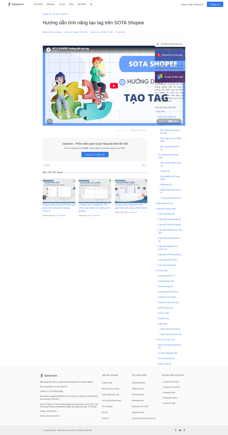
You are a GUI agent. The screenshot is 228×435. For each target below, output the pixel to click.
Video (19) (162, 324)
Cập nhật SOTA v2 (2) (167, 260)
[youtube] (180, 430)
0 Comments (61, 215)
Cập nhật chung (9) (166, 214)
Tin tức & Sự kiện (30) (165, 340)
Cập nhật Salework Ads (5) (169, 219)
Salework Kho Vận (171, 382)
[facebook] (176, 430)
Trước (47, 165)
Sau (143, 165)
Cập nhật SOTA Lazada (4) (169, 255)
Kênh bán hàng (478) (167, 117)
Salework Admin (56, 32)
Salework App (169, 403)
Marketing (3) (165, 185)
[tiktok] (184, 430)
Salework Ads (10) (166, 281)
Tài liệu (56, 14)
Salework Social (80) (167, 297)
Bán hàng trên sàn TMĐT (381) (171, 139)
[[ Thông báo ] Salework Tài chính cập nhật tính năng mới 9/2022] (95, 190)
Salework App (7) (165, 286)
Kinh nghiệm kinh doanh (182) (168, 156)
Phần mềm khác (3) (164, 203)
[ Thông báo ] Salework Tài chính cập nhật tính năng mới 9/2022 (94, 208)
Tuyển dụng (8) (164, 364)
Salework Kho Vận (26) (168, 292)
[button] (91, 4)
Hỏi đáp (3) (165, 171)
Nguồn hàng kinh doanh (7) (170, 191)
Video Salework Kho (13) (170, 334)
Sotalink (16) (163, 318)
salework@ (49, 416)
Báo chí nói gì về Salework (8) (169, 346)
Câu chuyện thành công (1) (170, 164)
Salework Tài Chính (171, 387)
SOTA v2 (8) (163, 313)
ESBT (73, 430)
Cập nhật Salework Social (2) (169, 239)
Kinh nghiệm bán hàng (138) (169, 177)
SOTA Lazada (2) (165, 308)
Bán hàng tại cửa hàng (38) (170, 123)
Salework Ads (169, 392)
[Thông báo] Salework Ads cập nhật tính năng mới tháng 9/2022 (59, 208)
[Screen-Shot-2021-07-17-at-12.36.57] (170, 50)
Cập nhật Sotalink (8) (167, 265)
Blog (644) (160, 112)
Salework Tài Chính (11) (168, 302)
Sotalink (63, 14)
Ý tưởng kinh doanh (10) (170, 198)
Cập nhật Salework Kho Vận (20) (170, 231)
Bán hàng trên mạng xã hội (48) (170, 131)
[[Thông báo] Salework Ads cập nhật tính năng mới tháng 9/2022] (59, 190)
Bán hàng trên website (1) (169, 148)
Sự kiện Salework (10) (167, 353)
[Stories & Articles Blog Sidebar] (170, 72)
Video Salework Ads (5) (170, 329)
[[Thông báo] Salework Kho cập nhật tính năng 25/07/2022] (131, 190)
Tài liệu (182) (161, 271)
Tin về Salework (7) (166, 358)
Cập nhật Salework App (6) (169, 225)
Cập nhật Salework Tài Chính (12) (168, 247)
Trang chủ (47, 14)
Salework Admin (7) (166, 276)
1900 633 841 (51, 411)
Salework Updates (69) (166, 209)
